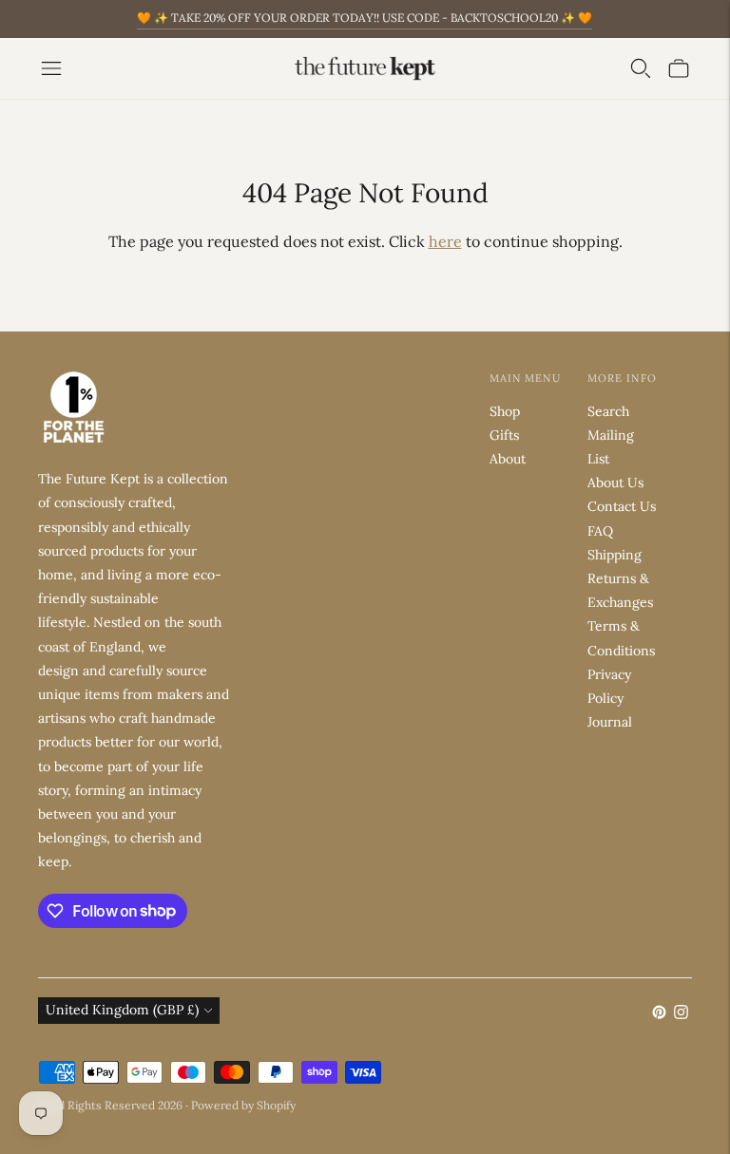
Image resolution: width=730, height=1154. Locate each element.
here (445, 241)
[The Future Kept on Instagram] (681, 1014)
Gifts (504, 435)
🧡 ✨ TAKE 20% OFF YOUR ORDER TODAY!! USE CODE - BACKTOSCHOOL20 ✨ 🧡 (364, 17)
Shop (505, 411)
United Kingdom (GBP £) (122, 1009)
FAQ (600, 530)
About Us (615, 482)
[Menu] (51, 68)
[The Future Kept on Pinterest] (659, 1014)
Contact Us (621, 506)
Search (608, 411)
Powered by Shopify (243, 1105)
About (508, 458)
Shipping (614, 554)
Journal (609, 721)
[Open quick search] (640, 68)
